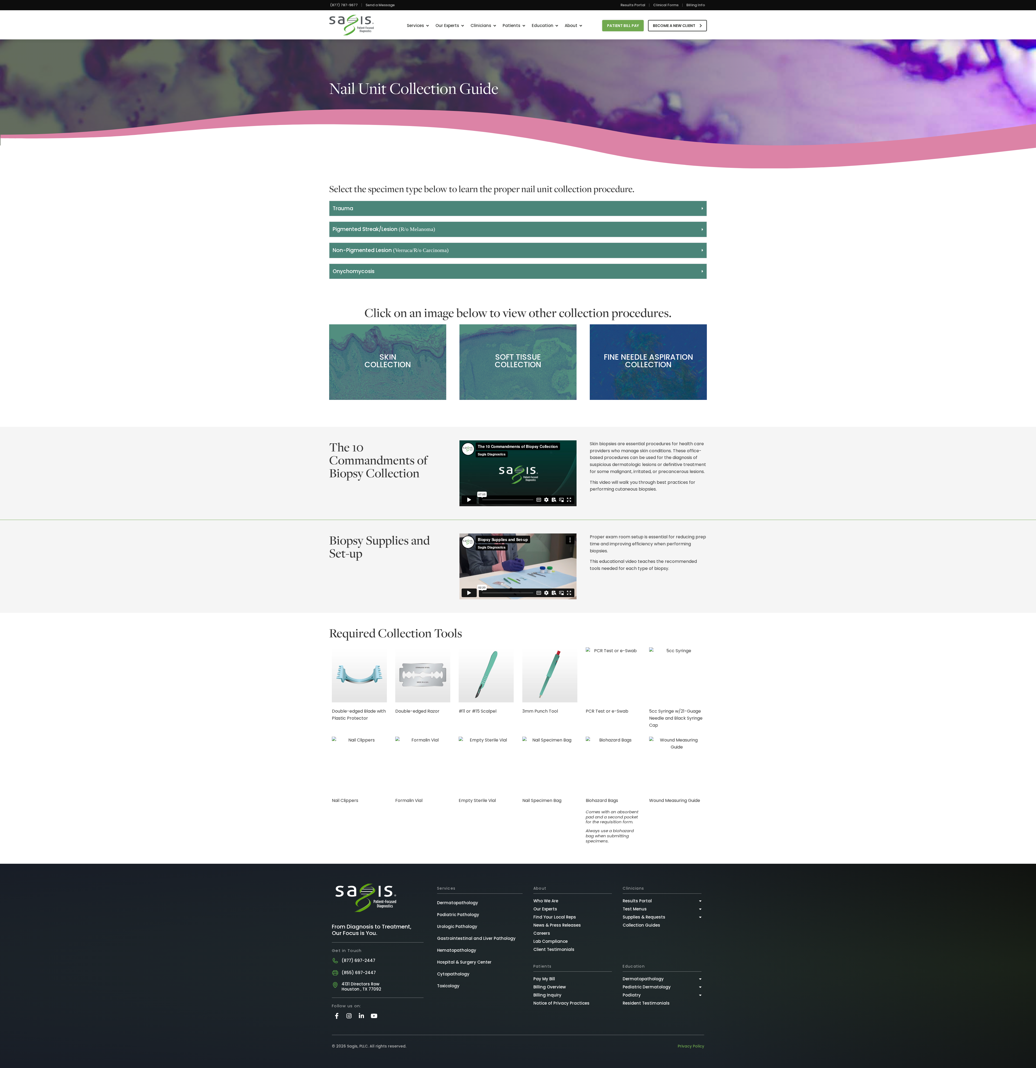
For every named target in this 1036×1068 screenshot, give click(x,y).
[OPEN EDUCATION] (557, 26)
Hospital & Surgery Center (464, 962)
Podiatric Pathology (458, 914)
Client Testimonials (553, 949)
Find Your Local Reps (554, 917)
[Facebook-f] (336, 1016)
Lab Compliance (550, 941)
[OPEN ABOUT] (581, 26)
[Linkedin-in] (361, 1016)
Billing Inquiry (547, 995)
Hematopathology (456, 950)
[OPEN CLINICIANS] (495, 26)
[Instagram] (349, 1016)
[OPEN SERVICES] (427, 26)
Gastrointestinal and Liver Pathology (476, 938)
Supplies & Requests (644, 917)
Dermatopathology (457, 903)
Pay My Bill (544, 979)
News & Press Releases (557, 925)
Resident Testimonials (646, 1003)
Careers (541, 933)
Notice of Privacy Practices (561, 1003)
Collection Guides (641, 925)
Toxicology (448, 986)
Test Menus (635, 909)
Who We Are (545, 901)
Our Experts (545, 909)
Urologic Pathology (457, 926)
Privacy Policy (691, 1046)
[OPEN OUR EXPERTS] (463, 26)
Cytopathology (453, 974)
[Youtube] (374, 1016)
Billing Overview (549, 987)
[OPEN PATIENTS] (524, 26)
